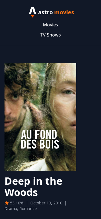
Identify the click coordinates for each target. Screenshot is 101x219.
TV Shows (50, 35)
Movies (50, 25)
